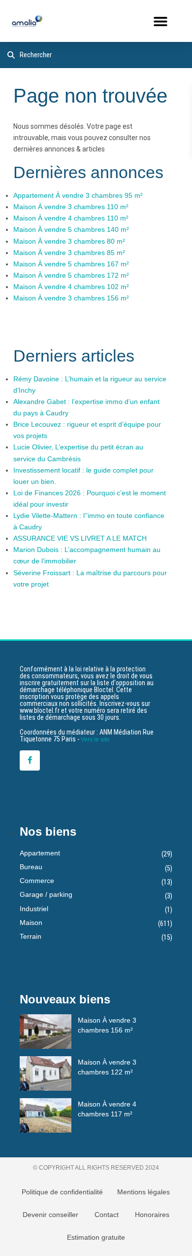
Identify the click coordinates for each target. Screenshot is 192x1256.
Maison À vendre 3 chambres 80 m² (69, 241)
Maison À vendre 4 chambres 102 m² (71, 287)
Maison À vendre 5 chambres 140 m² (71, 229)
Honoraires (152, 1215)
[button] (160, 21)
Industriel (34, 909)
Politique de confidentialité (62, 1192)
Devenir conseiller (50, 1215)
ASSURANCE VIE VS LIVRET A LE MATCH (80, 538)
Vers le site (95, 739)
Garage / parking (46, 894)
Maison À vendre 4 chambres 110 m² (70, 218)
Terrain (30, 936)
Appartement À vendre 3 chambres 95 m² (78, 195)
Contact (107, 1215)
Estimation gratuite (96, 1237)
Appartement (40, 853)
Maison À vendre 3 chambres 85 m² (69, 253)
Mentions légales (143, 1192)
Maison (31, 922)
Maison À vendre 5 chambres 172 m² (71, 275)
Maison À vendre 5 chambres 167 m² (71, 264)
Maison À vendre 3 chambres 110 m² (70, 207)
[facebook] (30, 760)
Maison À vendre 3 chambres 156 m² (71, 298)
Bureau (31, 867)
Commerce (37, 881)
